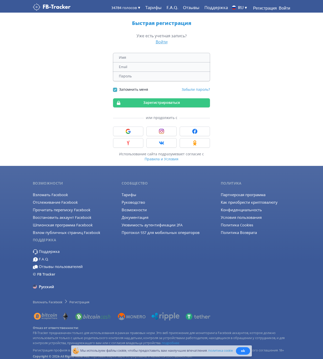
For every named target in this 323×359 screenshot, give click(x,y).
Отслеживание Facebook (55, 202)
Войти (284, 8)
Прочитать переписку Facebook (61, 210)
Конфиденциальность (241, 210)
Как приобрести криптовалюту (249, 202)
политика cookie (220, 350)
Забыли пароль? (196, 89)
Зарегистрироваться (161, 103)
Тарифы (153, 7)
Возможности (134, 210)
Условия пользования (241, 217)
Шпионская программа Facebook (63, 225)
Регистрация (265, 8)
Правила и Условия (161, 159)
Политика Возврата (239, 232)
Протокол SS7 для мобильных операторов (161, 232)
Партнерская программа (243, 195)
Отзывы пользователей (60, 266)
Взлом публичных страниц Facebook (66, 232)
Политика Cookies (237, 225)
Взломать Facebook (50, 195)
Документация (135, 217)
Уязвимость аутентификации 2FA (152, 225)
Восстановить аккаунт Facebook (62, 217)
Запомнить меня (133, 89)
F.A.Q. (43, 259)
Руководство (133, 202)
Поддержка (49, 251)
